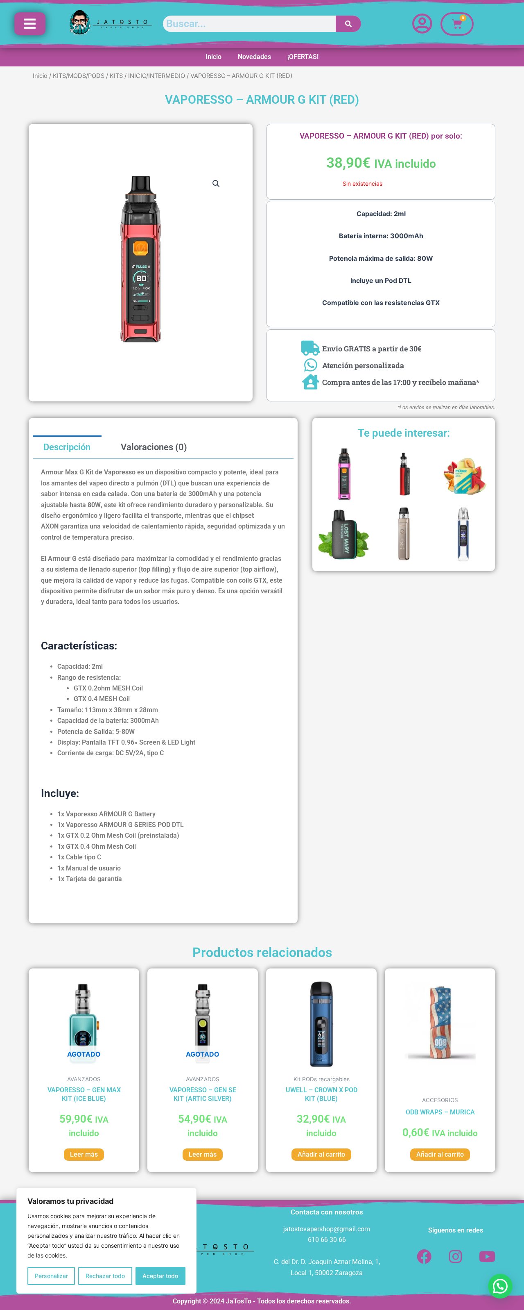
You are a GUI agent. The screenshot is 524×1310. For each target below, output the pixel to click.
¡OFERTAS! (302, 57)
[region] (106, 1241)
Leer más (84, 1154)
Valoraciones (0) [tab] (154, 447)
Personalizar (51, 1275)
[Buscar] (348, 24)
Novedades (254, 57)
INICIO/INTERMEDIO (156, 76)
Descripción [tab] (66, 447)
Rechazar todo (105, 1275)
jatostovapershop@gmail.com (326, 1229)
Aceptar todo (160, 1275)
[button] (216, 183)
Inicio (213, 57)
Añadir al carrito (321, 1154)
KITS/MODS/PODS (78, 76)
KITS (116, 76)
